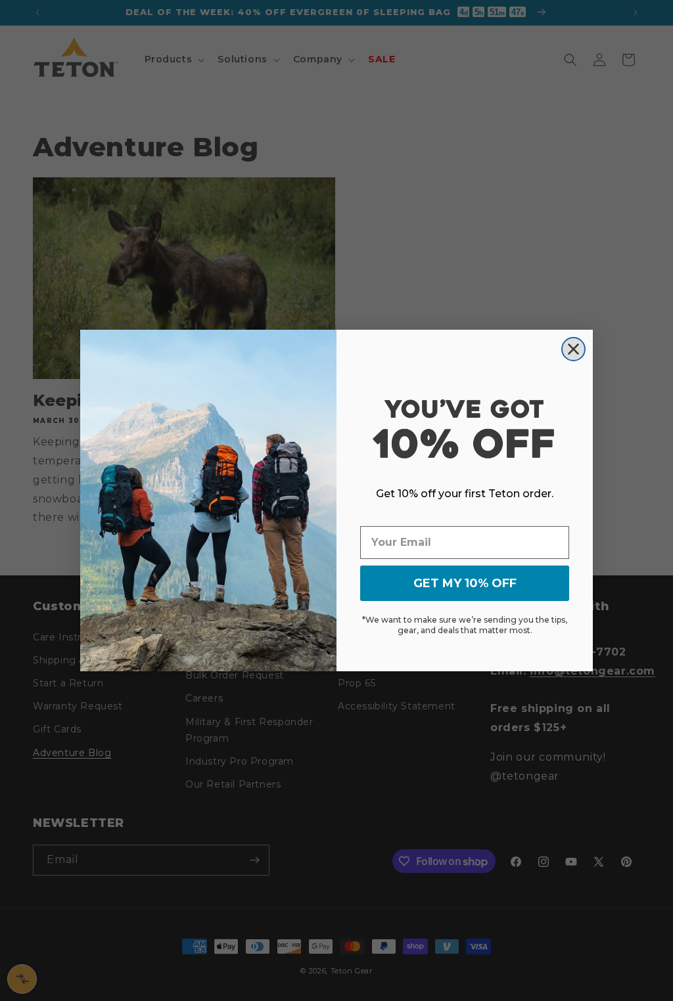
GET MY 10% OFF (465, 583)
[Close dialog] (573, 349)
